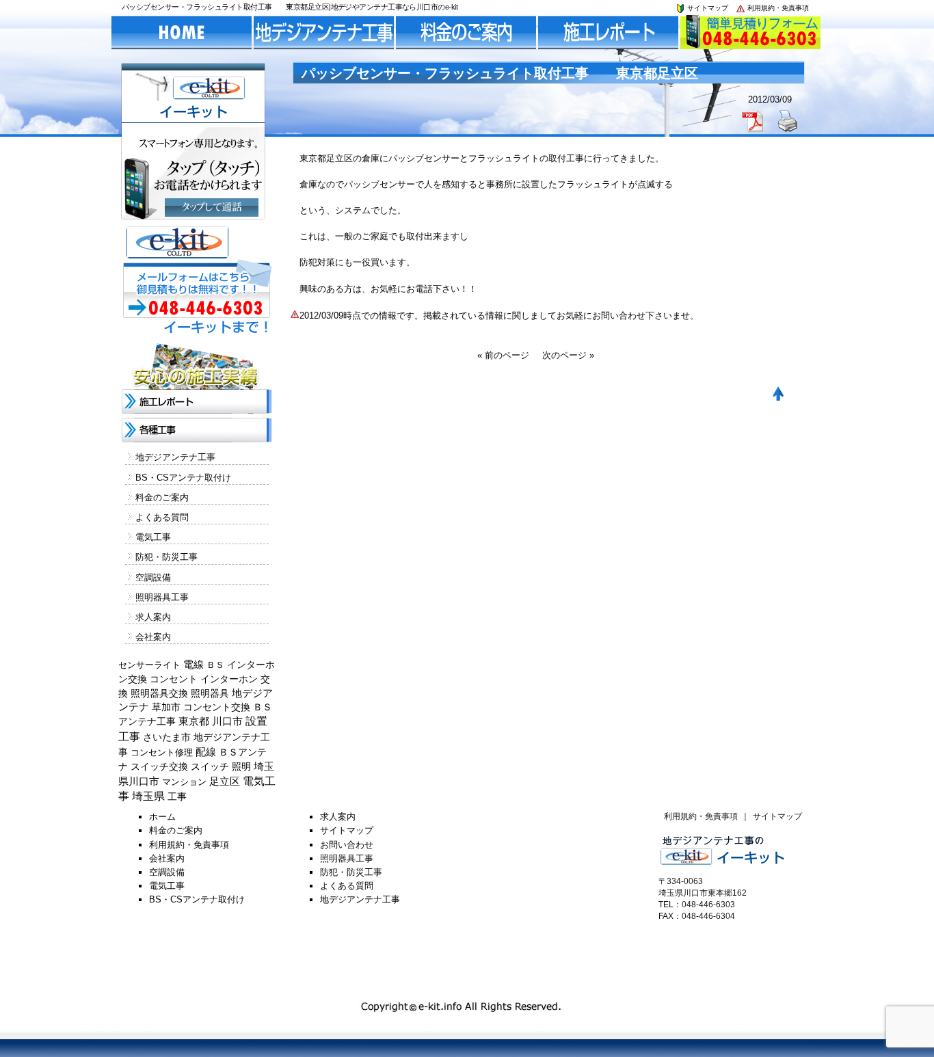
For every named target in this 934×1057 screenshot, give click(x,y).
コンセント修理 (162, 752)
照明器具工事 (162, 597)
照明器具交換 (159, 693)
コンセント (174, 678)
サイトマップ (706, 8)
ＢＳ (215, 665)
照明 (241, 766)
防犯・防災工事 (166, 557)
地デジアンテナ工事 (175, 457)
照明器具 (210, 693)
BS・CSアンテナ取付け (183, 477)
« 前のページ (503, 355)
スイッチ (210, 766)
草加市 (166, 706)
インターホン (229, 678)
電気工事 (153, 537)
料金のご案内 (162, 497)
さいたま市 (167, 737)
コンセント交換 (216, 706)
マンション (184, 782)
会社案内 (153, 637)
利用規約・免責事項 (777, 8)
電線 (193, 664)
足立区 (224, 781)
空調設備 (153, 577)
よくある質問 (162, 517)
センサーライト (149, 665)
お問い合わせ (346, 845)
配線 (206, 752)
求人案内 (153, 617)
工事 (177, 796)
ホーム (162, 817)
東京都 (193, 721)
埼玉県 (148, 796)
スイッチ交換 (159, 766)
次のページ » (568, 355)
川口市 (227, 721)
